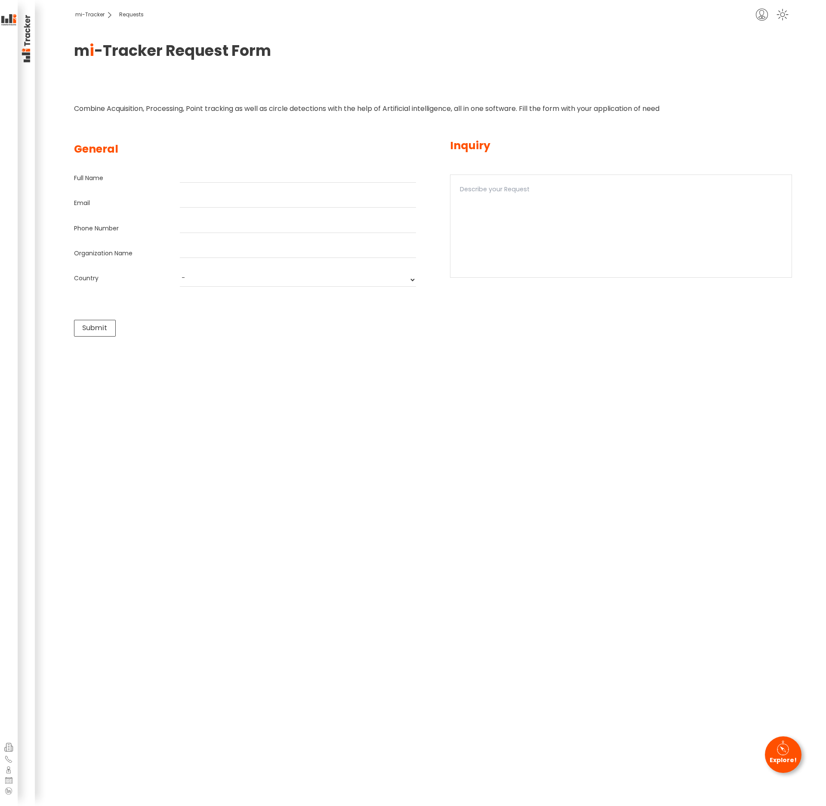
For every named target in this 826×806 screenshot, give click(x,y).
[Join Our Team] (8, 769)
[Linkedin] (8, 791)
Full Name (88, 178)
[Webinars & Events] (8, 780)
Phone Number (96, 228)
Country (86, 278)
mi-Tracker (90, 14)
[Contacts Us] (8, 759)
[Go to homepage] (8, 20)
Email (82, 203)
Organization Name (103, 253)
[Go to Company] (9, 747)
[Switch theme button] (783, 14)
